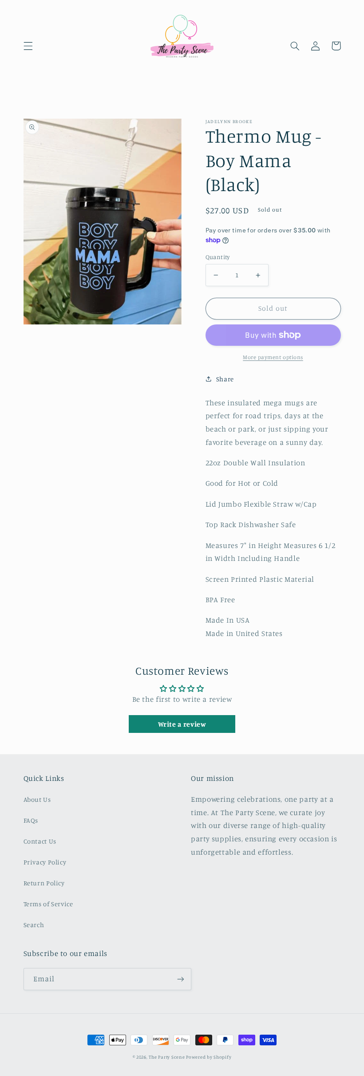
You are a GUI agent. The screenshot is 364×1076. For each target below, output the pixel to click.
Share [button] (225, 379)
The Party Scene (167, 1057)
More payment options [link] (273, 357)
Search (34, 924)
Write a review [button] (182, 724)
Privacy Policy (45, 862)
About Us (37, 799)
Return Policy (44, 883)
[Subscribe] (180, 979)
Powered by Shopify (208, 1057)
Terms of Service (48, 904)
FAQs (31, 820)
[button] (28, 46)
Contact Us (40, 841)
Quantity (218, 256)
